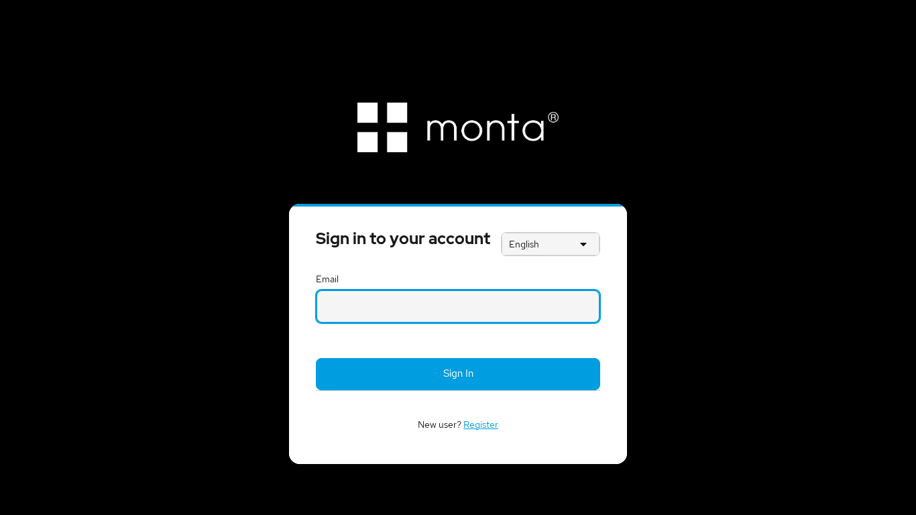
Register (480, 424)
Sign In (458, 373)
